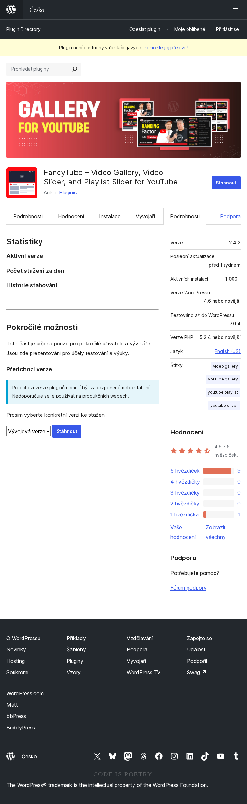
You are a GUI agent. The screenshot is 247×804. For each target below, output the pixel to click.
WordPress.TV (143, 672)
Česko (29, 756)
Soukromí (17, 672)
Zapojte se (199, 638)
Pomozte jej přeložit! (166, 47)
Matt (12, 704)
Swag (196, 672)
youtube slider (224, 405)
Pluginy (75, 661)
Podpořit (197, 661)
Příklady (76, 638)
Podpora (230, 216)
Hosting (15, 661)
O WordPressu (23, 638)
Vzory (74, 672)
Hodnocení (71, 216)
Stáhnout (226, 182)
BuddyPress (20, 727)
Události (196, 649)
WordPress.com (25, 693)
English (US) (228, 351)
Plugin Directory (23, 29)
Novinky (16, 649)
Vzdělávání (140, 638)
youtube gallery (223, 379)
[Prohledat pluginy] (74, 69)
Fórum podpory (188, 588)
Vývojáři (145, 216)
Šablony (76, 649)
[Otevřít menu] (236, 9)
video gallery (225, 366)
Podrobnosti (28, 216)
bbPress (16, 716)
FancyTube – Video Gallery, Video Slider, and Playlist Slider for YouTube (111, 177)
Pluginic (68, 192)
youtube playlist (223, 392)
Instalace (110, 216)
